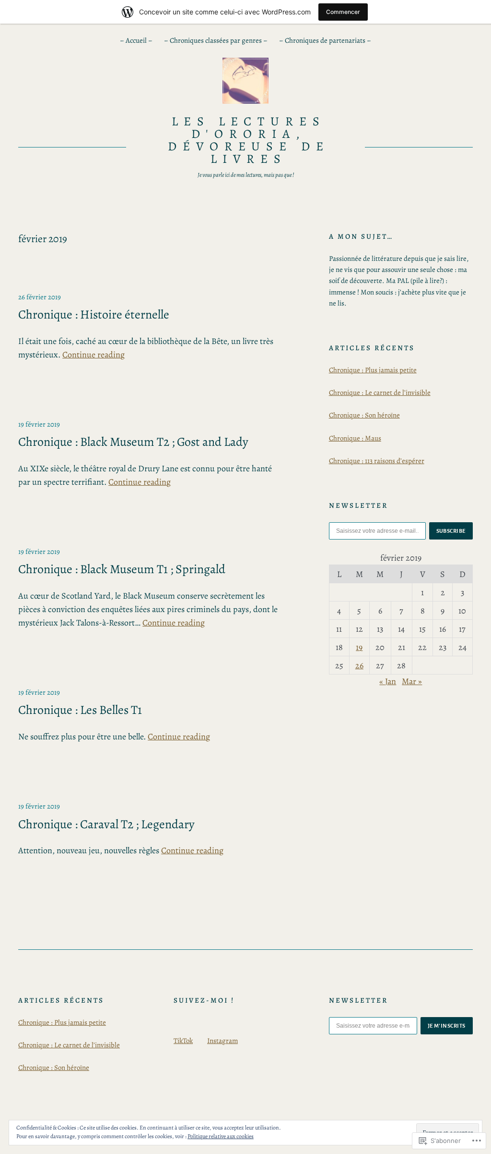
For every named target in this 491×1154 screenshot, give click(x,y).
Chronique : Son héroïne (364, 415)
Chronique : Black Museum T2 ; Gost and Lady (133, 442)
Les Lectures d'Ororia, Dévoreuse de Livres (249, 140)
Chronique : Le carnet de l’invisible (380, 392)
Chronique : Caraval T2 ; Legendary (106, 824)
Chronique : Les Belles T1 (80, 710)
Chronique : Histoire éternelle (93, 315)
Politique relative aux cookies (220, 1136)
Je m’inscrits (447, 1026)
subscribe (451, 531)
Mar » (412, 681)
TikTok (183, 1040)
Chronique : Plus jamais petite (373, 370)
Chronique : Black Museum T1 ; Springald (121, 569)
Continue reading (93, 354)
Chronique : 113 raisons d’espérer (376, 461)
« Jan (387, 681)
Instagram (222, 1040)
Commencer (343, 11)
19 (359, 647)
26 (359, 665)
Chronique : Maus (355, 438)
